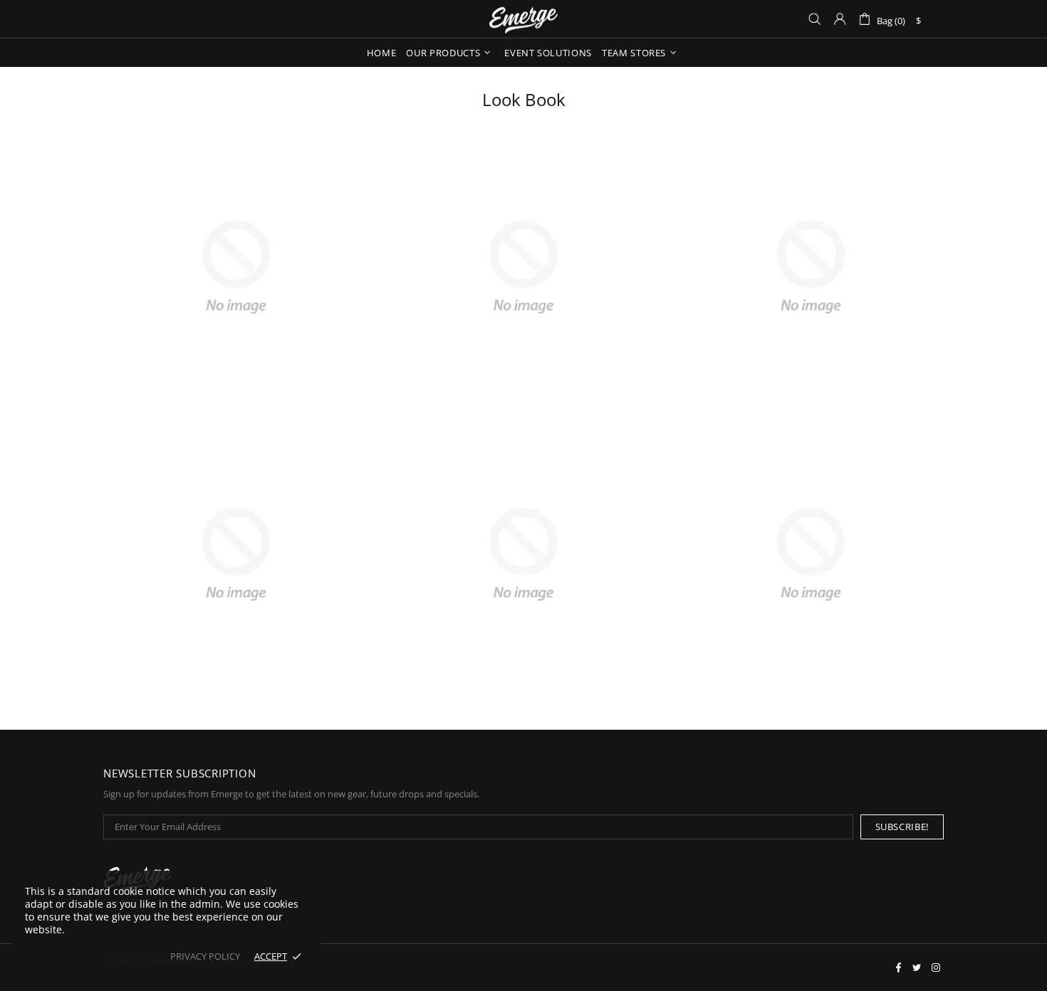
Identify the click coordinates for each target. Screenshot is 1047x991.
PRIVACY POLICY (205, 956)
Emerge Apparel (523, 18)
